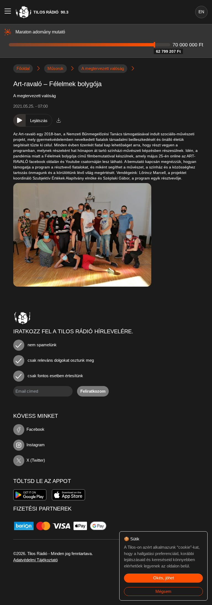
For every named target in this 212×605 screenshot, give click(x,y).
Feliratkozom (92, 391)
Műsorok (55, 68)
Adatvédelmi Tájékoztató (35, 560)
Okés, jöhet (163, 577)
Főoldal (23, 68)
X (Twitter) (35, 460)
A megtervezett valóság (102, 68)
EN (201, 11)
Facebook (35, 429)
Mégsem (163, 591)
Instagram (35, 444)
